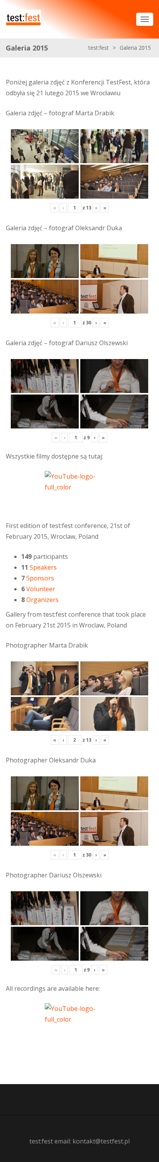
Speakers (43, 567)
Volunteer (40, 589)
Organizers (42, 599)
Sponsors (40, 578)
